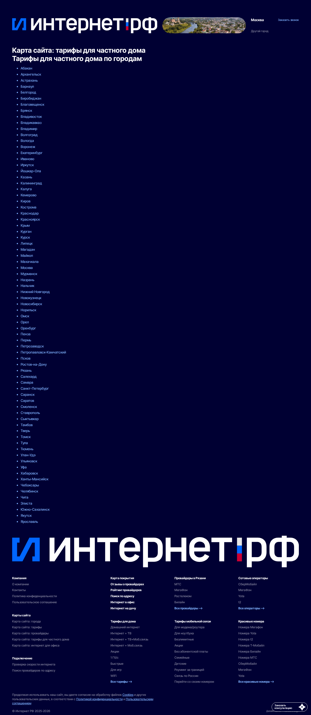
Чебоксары (30, 485)
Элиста (26, 503)
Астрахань (29, 80)
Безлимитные (184, 639)
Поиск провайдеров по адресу (33, 670)
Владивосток (31, 116)
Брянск (26, 110)
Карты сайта (21, 615)
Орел (25, 322)
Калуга (26, 189)
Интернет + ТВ (121, 633)
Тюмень (27, 449)
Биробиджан (31, 98)
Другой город (259, 31)
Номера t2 (245, 639)
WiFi (114, 676)
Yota (241, 596)
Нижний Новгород (35, 292)
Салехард (29, 376)
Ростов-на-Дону (34, 364)
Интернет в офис (123, 602)
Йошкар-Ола (31, 171)
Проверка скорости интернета (33, 664)
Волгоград (29, 135)
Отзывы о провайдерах (127, 584)
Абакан (26, 68)
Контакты (19, 590)
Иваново (27, 159)
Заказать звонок (288, 20)
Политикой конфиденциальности (99, 699)
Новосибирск (31, 304)
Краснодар (30, 213)
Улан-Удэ (28, 455)
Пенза (26, 334)
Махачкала (30, 261)
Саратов (27, 400)
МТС (177, 584)
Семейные (182, 657)
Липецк (27, 243)
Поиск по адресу (122, 596)
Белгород (28, 92)
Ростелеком (182, 596)
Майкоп (27, 255)
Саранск (28, 394)
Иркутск (27, 165)
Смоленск (29, 407)
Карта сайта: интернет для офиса (36, 645)
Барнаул (27, 86)
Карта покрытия (122, 578)
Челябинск (29, 491)
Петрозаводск (32, 346)
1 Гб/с (115, 657)
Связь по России (186, 676)
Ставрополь (30, 413)
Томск (26, 437)
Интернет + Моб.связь (127, 645)
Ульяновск (29, 461)
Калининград (31, 183)
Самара (27, 382)
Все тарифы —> (121, 681)
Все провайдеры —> (188, 608)
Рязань (26, 370)
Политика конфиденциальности (34, 596)
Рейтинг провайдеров (126, 590)
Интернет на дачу (123, 608)
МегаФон (181, 590)
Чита (24, 497)
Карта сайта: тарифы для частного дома (40, 639)
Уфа (24, 467)
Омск (25, 316)
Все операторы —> (251, 608)
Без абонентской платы (191, 651)
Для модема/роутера (189, 627)
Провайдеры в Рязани (190, 578)
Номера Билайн (249, 651)
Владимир (29, 129)
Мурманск (29, 274)
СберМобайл (247, 584)
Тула (24, 443)
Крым (25, 225)
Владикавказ (31, 123)
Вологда (27, 140)
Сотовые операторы (253, 578)
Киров (25, 201)
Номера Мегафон (250, 627)
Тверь (25, 431)
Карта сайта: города (26, 621)
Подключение (22, 658)
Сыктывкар (30, 419)
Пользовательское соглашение (34, 602)
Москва (257, 20)
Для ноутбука (184, 633)
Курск (25, 237)
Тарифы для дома (123, 621)
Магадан (28, 249)
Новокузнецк (31, 298)
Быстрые (117, 663)
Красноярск (30, 219)
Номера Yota (247, 633)
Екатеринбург (32, 153)
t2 (239, 602)
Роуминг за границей (189, 670)
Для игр (116, 670)
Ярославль (29, 521)
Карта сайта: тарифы (27, 627)
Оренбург (28, 328)
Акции (115, 651)
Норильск (28, 310)
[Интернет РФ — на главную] (155, 551)
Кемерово (28, 195)
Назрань (27, 280)
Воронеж (28, 147)
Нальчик (27, 286)
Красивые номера (251, 621)
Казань (26, 177)
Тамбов (27, 425)
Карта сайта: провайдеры (30, 633)
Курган (26, 231)
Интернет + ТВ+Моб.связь (129, 639)
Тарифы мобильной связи (192, 621)
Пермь (26, 340)
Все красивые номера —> (256, 681)
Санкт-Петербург (35, 388)
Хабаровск (29, 473)
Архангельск (31, 74)
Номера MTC (247, 657)
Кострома (28, 207)
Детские (180, 663)
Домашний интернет (125, 627)
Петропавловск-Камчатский (43, 352)
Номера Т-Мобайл (251, 645)
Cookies (127, 695)
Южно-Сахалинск (35, 509)
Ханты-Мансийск (34, 479)
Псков (25, 358)
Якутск (26, 515)
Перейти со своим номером (194, 681)
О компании (20, 584)
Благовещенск (32, 104)
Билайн (179, 602)
